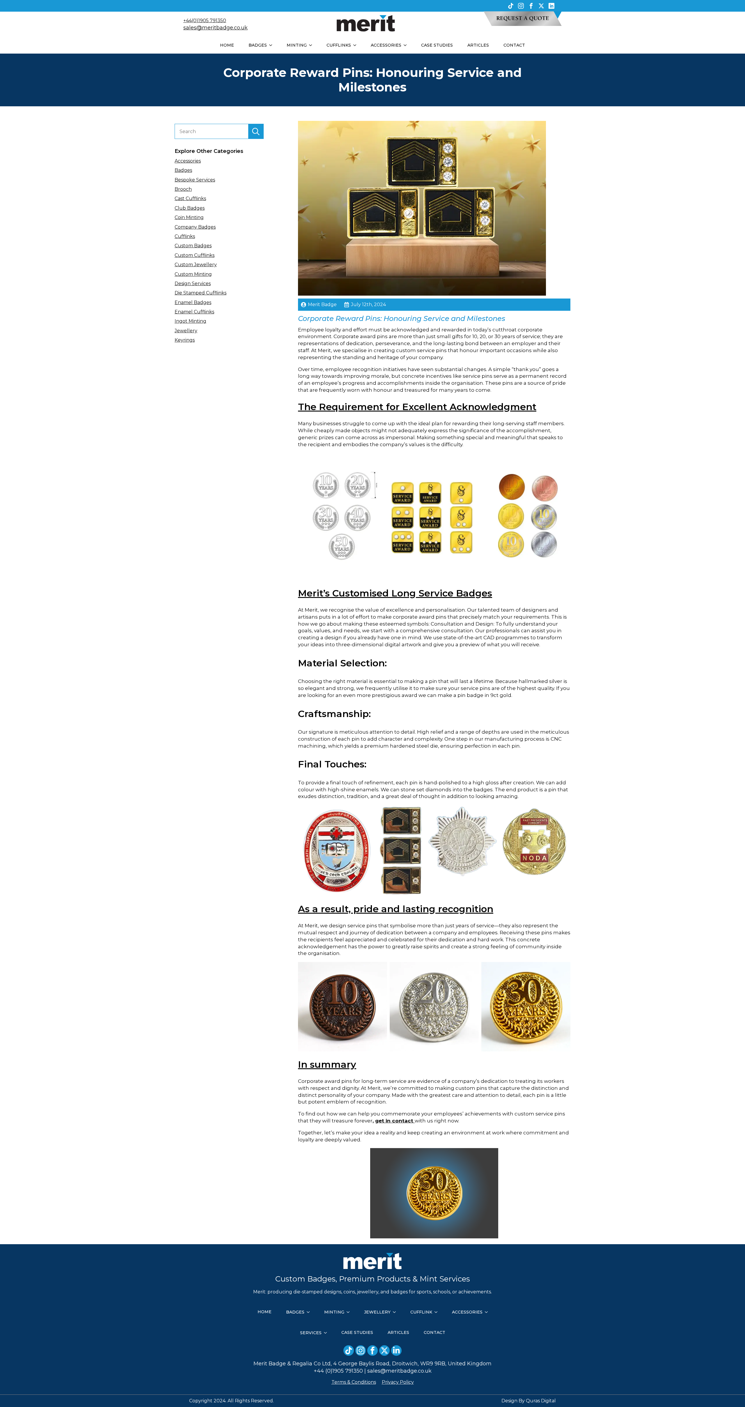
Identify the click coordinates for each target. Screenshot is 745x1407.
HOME (227, 45)
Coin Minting (189, 217)
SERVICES (311, 1332)
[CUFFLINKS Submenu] (356, 45)
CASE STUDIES (437, 45)
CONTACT (514, 45)
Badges (183, 170)
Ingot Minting (190, 321)
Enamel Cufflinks (194, 312)
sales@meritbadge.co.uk (215, 27)
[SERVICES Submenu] (327, 1333)
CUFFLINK (421, 1312)
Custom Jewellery (196, 264)
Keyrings (185, 340)
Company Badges (195, 227)
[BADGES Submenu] (272, 45)
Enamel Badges (193, 302)
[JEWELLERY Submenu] (396, 1312)
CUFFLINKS (339, 45)
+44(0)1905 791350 (204, 20)
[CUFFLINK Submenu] (437, 1312)
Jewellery (186, 330)
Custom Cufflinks (194, 255)
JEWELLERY (377, 1312)
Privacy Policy (398, 1382)
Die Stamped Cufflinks (200, 293)
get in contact (394, 1121)
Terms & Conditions (353, 1382)
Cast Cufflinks (190, 198)
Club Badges (190, 208)
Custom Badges (193, 245)
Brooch (183, 189)
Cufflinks (185, 236)
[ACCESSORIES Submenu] (406, 45)
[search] (255, 131)
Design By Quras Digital (528, 1401)
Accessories (188, 161)
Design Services (193, 283)
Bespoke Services (195, 180)
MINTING (297, 45)
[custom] (510, 5)
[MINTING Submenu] (312, 45)
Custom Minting (193, 274)
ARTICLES (478, 45)
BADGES (258, 45)
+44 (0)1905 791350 (338, 1371)
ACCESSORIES (386, 45)
